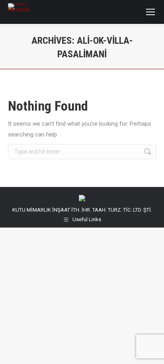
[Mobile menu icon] (150, 12)
